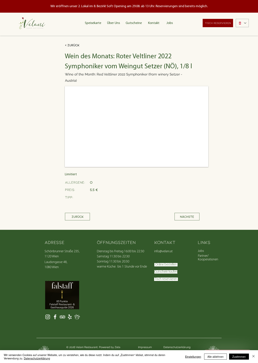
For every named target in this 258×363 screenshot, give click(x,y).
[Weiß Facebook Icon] (55, 317)
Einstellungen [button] (193, 356)
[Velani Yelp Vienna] (70, 317)
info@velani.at (163, 251)
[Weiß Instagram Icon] (48, 317)
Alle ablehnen (215, 356)
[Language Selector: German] (242, 23)
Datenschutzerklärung (37, 358)
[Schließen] (253, 356)
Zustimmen (239, 356)
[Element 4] (77, 317)
